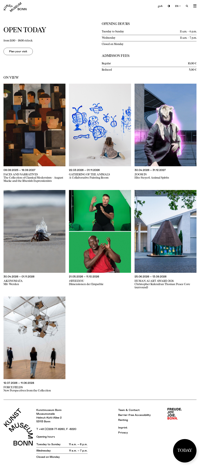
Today (184, 450)
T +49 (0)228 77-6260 (50, 429)
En (176, 6)
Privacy (123, 432)
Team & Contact (129, 410)
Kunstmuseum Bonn (15, 7)
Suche (187, 6)
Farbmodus (169, 6)
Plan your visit (18, 51)
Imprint (122, 427)
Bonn (174, 414)
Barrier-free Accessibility (134, 414)
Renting (123, 419)
